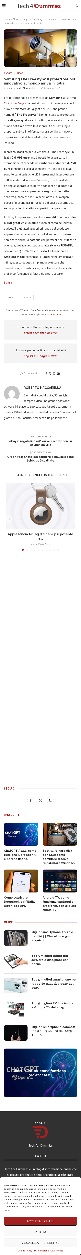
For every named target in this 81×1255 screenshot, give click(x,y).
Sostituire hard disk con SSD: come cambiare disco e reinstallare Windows (59, 857)
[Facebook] (31, 800)
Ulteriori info (54, 314)
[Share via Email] (58, 373)
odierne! (41, 333)
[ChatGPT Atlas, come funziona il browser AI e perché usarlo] (21, 834)
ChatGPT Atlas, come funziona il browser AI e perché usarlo (20, 855)
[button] (9, 519)
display (10, 297)
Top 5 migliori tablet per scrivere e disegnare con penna (49, 960)
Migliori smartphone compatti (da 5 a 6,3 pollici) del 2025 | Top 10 (53, 1031)
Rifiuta (40, 1232)
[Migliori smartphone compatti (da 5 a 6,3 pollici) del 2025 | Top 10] (16, 1033)
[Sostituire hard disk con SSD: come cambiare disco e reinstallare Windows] (60, 834)
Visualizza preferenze (40, 1243)
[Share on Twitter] (50, 373)
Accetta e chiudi (40, 1221)
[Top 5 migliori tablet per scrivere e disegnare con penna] (16, 962)
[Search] (77, 6)
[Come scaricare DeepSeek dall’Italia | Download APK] (21, 881)
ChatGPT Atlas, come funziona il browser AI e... (40, 1073)
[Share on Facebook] (46, 373)
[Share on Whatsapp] (54, 373)
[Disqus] (40, 612)
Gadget (26, 19)
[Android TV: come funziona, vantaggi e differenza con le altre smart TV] (60, 881)
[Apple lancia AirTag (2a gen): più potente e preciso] (40, 506)
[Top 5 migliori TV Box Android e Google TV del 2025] (16, 1009)
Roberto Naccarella (24, 88)
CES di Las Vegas (15, 103)
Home (7, 19)
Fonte (8, 282)
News (16, 19)
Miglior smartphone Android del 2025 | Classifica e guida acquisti (52, 936)
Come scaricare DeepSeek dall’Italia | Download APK (20, 902)
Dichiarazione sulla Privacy (48, 1250)
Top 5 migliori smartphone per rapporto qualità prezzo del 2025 (54, 984)
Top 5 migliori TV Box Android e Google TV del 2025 (53, 1005)
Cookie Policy (25, 1250)
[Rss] (50, 800)
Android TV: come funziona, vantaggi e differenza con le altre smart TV (59, 904)
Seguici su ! (40, 356)
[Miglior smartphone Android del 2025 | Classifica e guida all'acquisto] (16, 938)
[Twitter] (41, 800)
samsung (26, 297)
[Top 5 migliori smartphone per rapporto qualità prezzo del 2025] (16, 985)
